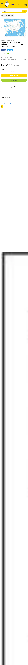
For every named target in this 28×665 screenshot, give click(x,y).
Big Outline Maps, (12, 59)
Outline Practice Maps (7, 15)
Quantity (3, 69)
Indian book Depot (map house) (7, 40)
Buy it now (14, 80)
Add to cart (15, 75)
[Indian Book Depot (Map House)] (14, 4)
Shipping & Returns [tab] (13, 87)
